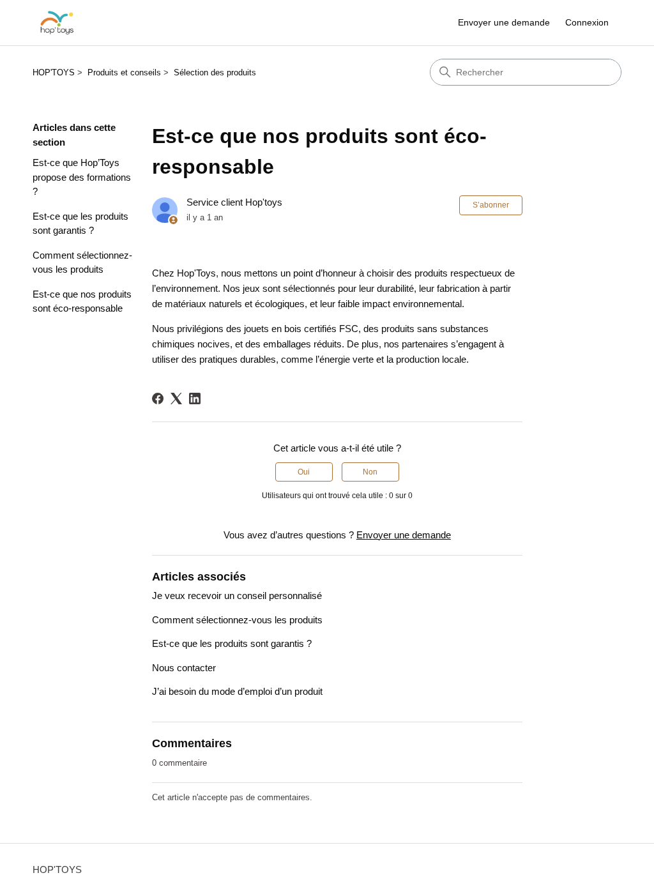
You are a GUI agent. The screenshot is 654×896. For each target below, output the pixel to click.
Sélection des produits (215, 72)
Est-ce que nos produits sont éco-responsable (82, 301)
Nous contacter (184, 667)
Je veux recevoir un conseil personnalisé (237, 595)
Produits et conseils (124, 72)
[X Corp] (176, 398)
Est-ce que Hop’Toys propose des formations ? (82, 177)
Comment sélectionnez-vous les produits (82, 262)
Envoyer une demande (504, 22)
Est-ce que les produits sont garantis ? (80, 223)
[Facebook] (158, 398)
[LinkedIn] (195, 398)
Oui (304, 471)
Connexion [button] (587, 22)
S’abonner (491, 205)
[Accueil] (57, 22)
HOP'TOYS (54, 72)
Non (370, 471)
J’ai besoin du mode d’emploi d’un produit (237, 691)
